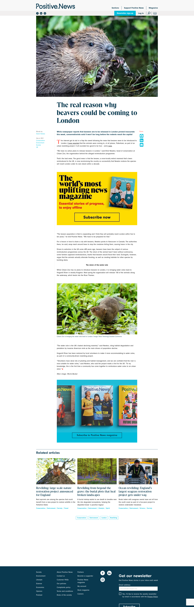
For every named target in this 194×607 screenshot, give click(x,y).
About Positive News (65, 572)
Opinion (39, 591)
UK (37, 147)
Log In (141, 13)
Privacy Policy (152, 597)
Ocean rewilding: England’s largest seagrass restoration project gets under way (135, 492)
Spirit (108, 508)
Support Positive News (134, 8)
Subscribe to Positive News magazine (97, 435)
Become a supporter (85, 576)
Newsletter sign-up (125, 13)
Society (38, 145)
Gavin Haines (40, 134)
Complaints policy (63, 587)
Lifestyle (101, 508)
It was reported (73, 143)
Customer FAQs (63, 580)
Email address (124, 585)
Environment (40, 143)
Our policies (61, 584)
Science (142, 508)
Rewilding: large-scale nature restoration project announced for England (54, 492)
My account (81, 586)
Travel (66, 508)
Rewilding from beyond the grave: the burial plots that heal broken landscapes (96, 492)
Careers (80, 594)
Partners (80, 572)
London (104, 518)
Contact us (61, 576)
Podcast (39, 595)
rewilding (113, 518)
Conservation (40, 140)
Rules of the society (64, 595)
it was (109, 146)
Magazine (153, 8)
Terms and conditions (65, 591)
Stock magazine (83, 590)
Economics (40, 587)
